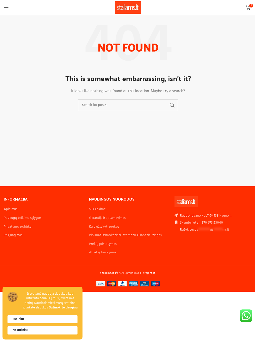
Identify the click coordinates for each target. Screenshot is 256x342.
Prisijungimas (13, 235)
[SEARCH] (172, 105)
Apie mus (10, 209)
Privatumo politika (18, 227)
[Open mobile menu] (6, 8)
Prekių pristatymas (102, 244)
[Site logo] (128, 8)
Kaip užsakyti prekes (104, 227)
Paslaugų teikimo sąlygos (22, 218)
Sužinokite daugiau (63, 307)
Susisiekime (97, 209)
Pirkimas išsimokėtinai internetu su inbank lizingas (125, 235)
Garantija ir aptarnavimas (107, 218)
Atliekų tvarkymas (102, 252)
